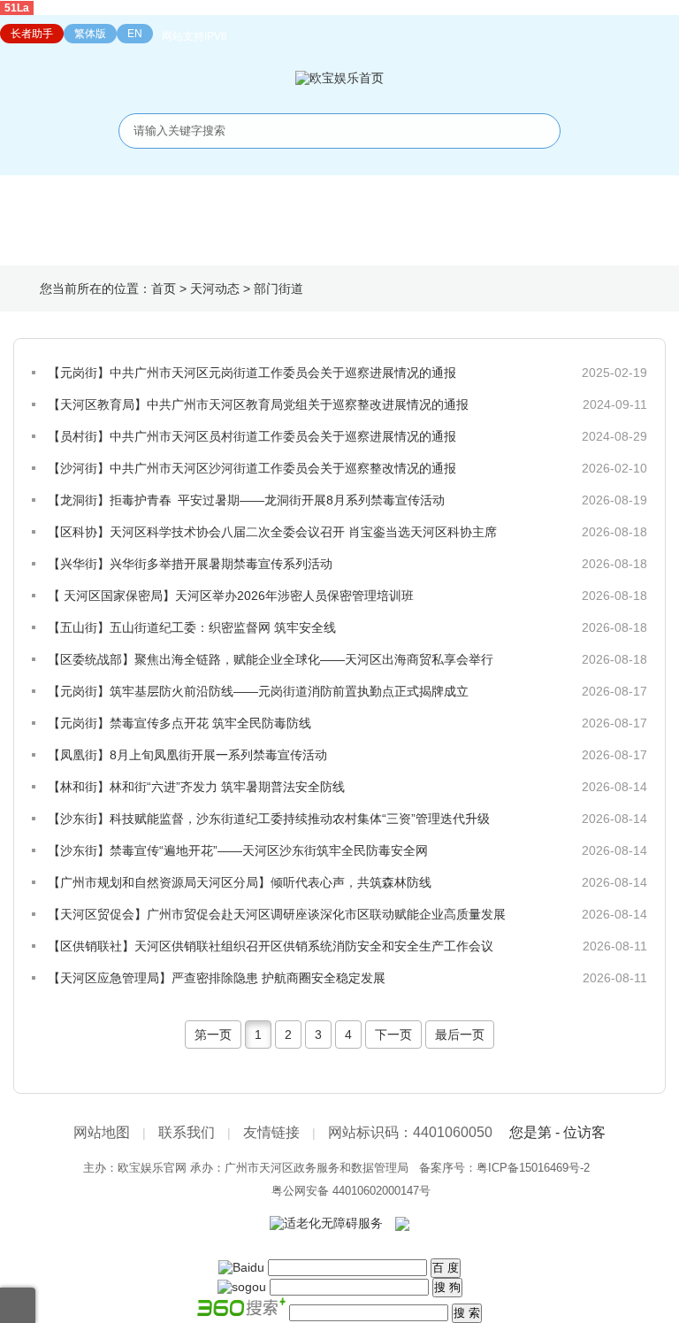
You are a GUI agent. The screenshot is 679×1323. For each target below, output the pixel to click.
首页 (163, 288)
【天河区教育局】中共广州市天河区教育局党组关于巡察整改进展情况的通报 (258, 404)
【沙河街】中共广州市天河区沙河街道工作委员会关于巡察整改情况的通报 (252, 468)
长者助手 (32, 33)
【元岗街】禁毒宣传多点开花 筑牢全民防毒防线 (179, 723)
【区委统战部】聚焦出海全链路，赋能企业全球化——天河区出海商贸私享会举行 (270, 659)
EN (134, 33)
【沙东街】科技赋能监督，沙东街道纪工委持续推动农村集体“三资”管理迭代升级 (269, 818)
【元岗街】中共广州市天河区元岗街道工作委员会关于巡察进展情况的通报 (252, 372)
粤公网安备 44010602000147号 (351, 1190)
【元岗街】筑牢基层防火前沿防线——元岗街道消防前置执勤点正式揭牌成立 (258, 691)
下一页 (393, 1034)
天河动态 (215, 288)
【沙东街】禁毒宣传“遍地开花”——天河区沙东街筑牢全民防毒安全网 (238, 850)
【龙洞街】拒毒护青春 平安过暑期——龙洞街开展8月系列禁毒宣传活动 (246, 500)
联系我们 (186, 1132)
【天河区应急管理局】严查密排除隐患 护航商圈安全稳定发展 (216, 978)
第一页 (213, 1034)
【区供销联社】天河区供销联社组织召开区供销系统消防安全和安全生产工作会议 (270, 946)
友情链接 (271, 1132)
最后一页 (459, 1034)
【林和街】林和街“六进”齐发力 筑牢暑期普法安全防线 (196, 787)
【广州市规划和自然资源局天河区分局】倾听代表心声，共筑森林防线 (239, 882)
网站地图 (101, 1132)
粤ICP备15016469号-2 (533, 1167)
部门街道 (278, 288)
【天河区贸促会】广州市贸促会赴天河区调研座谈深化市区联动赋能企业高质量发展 (277, 914)
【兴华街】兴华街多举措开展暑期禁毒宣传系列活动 (190, 564)
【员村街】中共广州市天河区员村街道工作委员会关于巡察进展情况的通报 (252, 436)
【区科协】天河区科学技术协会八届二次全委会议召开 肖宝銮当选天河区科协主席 (272, 532)
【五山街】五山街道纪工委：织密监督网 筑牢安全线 (192, 627)
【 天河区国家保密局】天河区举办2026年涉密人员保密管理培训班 (231, 595)
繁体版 (90, 33)
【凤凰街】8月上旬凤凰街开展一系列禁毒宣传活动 (187, 755)
